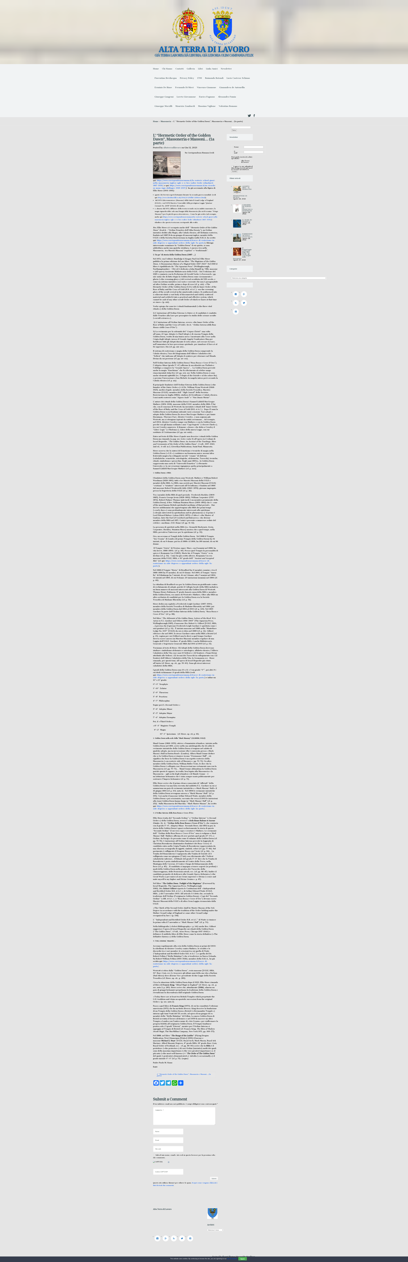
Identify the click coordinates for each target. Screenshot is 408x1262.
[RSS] (236, 303)
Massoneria (166, 121)
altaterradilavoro (172, 147)
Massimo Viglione (207, 106)
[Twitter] (244, 303)
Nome (236, 147)
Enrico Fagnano (207, 97)
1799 (199, 78)
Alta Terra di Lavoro (245, 161)
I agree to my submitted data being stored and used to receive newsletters (242, 167)
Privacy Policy (187, 78)
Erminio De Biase (163, 87)
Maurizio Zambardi (185, 106)
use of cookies (232, 1258)
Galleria (191, 68)
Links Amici (212, 68)
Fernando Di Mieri (184, 87)
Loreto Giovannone (186, 97)
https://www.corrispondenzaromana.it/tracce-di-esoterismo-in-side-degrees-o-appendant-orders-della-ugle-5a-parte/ (182, 563)
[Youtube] (236, 311)
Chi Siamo (167, 68)
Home (156, 68)
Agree (242, 1259)
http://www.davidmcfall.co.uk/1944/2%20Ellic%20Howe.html (181, 198)
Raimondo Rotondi (214, 78)
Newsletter (226, 68)
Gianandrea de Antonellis (232, 87)
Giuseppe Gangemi (164, 97)
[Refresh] (169, 1162)
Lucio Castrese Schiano (238, 78)
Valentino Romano (228, 106)
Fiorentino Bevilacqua (166, 78)
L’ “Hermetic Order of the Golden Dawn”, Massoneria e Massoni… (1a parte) (184, 1075)
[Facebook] (236, 294)
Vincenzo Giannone (206, 87)
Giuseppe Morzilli (163, 106)
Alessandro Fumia (227, 97)
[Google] (244, 294)
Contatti (179, 68)
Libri (200, 68)
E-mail (235, 152)
